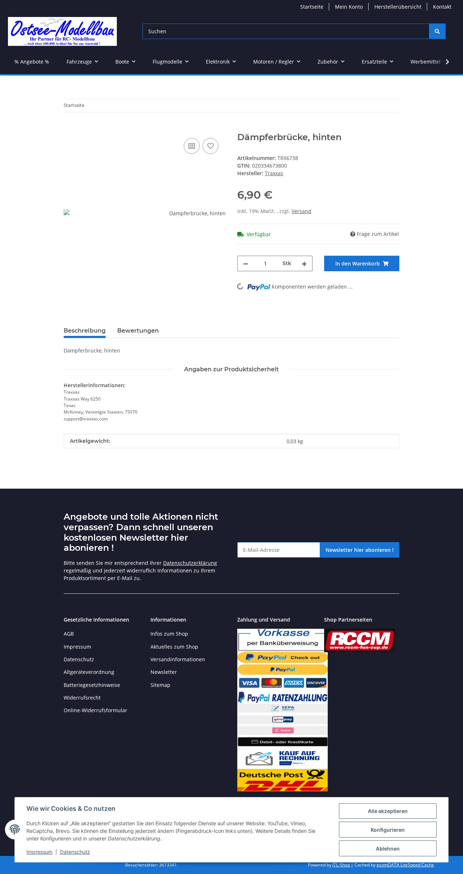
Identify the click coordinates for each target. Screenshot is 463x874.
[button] (442, 61)
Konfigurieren (388, 830)
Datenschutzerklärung (190, 562)
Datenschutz (75, 852)
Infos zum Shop (169, 633)
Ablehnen (388, 848)
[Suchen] (437, 31)
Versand (301, 211)
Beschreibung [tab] (85, 330)
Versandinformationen (177, 659)
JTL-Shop (341, 865)
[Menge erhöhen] (304, 263)
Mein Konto (349, 6)
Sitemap (160, 685)
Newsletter (163, 672)
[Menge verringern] (246, 263)
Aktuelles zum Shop (174, 646)
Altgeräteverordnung (89, 672)
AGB (69, 633)
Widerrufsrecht (82, 697)
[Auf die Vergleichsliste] (192, 146)
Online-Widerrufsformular (95, 710)
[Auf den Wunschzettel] (210, 146)
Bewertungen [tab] (138, 330)
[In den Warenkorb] (69, 128)
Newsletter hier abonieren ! (360, 549)
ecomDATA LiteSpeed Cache (405, 865)
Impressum (39, 852)
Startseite (311, 6)
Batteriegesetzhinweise (92, 685)
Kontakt (442, 6)
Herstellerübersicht (397, 6)
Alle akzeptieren (388, 811)
